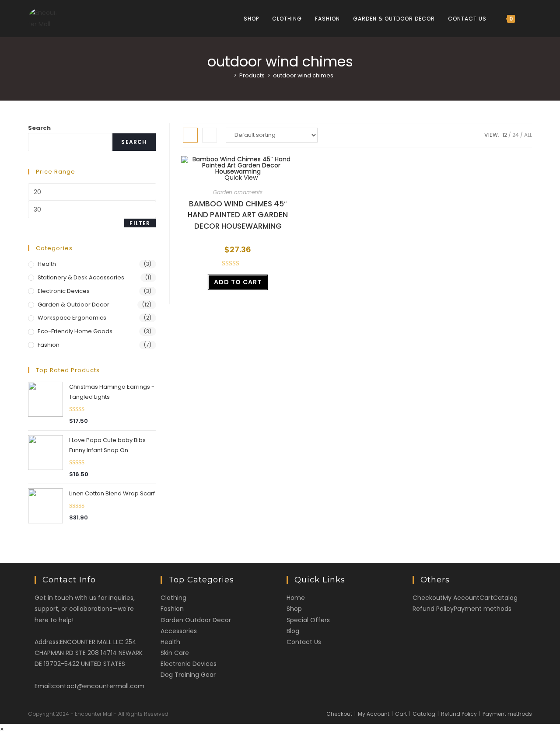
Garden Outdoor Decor (196, 620)
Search (39, 128)
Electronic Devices (64, 291)
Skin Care (175, 652)
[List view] (209, 135)
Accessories (179, 631)
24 (515, 135)
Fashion (49, 345)
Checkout (428, 597)
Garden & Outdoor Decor (73, 304)
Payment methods (482, 608)
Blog (293, 631)
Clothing (173, 597)
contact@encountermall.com (98, 686)
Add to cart (238, 282)
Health (47, 264)
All (528, 135)
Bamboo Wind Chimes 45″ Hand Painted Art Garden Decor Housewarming (238, 215)
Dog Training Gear (188, 674)
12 (504, 135)
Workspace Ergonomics (72, 318)
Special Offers (308, 620)
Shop (294, 608)
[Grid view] (190, 135)
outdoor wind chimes (303, 75)
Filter (140, 223)
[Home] (229, 75)
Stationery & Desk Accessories (81, 277)
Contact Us (304, 641)
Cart (486, 597)
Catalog (505, 597)
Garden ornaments (237, 192)
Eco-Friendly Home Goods (75, 331)
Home (296, 597)
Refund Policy (433, 608)
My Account (461, 597)
